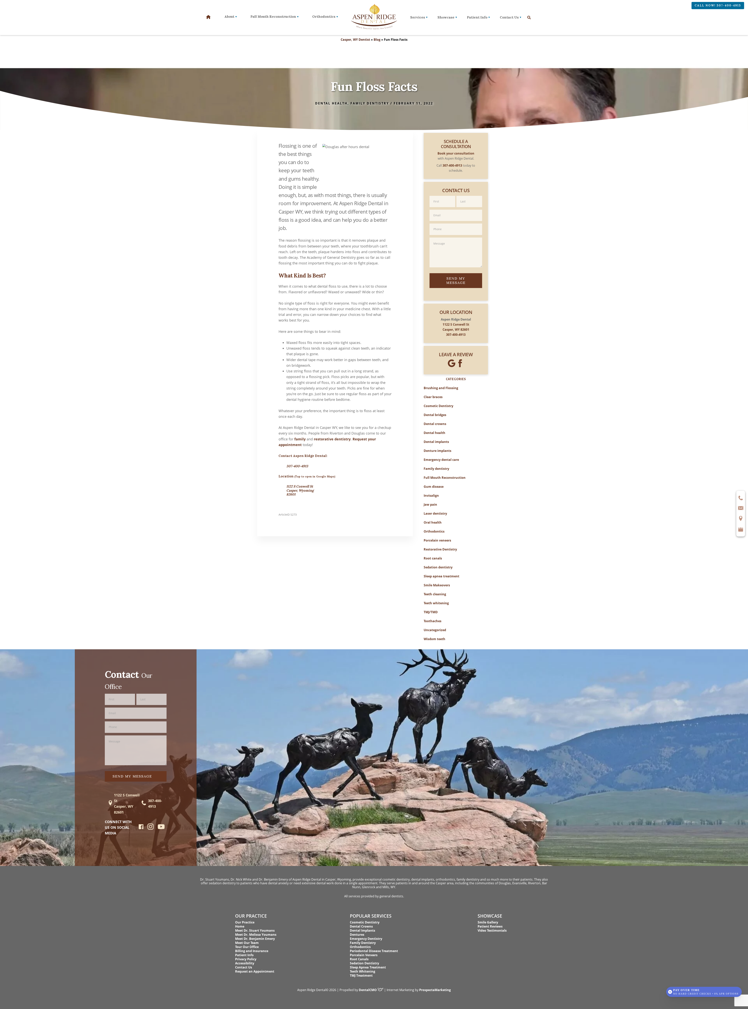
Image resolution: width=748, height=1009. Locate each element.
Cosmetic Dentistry (438, 406)
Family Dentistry (363, 943)
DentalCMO (368, 990)
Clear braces (433, 397)
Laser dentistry (435, 513)
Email (456, 209)
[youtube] (161, 827)
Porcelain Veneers (364, 955)
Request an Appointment (254, 971)
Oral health (433, 522)
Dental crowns (435, 424)
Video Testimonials (492, 930)
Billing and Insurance (251, 951)
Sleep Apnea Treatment (368, 967)
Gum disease (434, 486)
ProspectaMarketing (435, 990)
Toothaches (432, 621)
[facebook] (141, 827)
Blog (377, 39)
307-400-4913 (297, 466)
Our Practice (244, 922)
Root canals (433, 558)
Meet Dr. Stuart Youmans (255, 930)
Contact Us (509, 17)
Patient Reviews (490, 926)
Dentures (357, 934)
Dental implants (436, 442)
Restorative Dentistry (440, 549)
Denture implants (437, 451)
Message (456, 237)
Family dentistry (436, 469)
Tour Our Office (247, 947)
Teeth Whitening (362, 971)
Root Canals (359, 959)
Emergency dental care (441, 460)
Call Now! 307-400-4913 (718, 5)
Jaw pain (430, 504)
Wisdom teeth (434, 639)
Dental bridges (435, 415)
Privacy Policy (245, 959)
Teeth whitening (436, 603)
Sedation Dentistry (364, 963)
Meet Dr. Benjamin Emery (255, 939)
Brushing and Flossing (441, 388)
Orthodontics (434, 531)
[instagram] (150, 828)
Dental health (434, 433)
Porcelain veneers (437, 540)
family (300, 439)
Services (417, 17)
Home (239, 926)
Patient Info (477, 17)
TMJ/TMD (431, 612)
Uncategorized (435, 630)
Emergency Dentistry (366, 939)
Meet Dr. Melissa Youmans (255, 934)
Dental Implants (362, 930)
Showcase (446, 17)
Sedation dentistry (438, 567)
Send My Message (456, 280)
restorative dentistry (332, 439)
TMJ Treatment (361, 975)
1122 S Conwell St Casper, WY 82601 (127, 804)
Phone (456, 223)
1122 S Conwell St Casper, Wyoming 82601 (300, 490)
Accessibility (244, 963)
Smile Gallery (488, 922)
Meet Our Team (247, 943)
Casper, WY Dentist (355, 39)
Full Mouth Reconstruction (445, 477)
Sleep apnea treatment (441, 576)
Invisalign (431, 495)
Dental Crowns (361, 926)
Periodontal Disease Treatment (374, 951)
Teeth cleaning (435, 594)
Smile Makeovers (437, 585)
